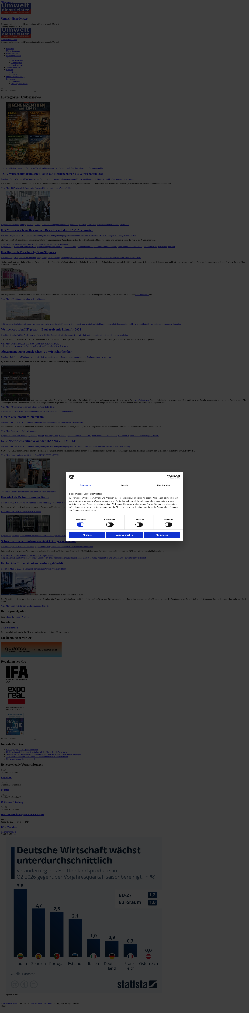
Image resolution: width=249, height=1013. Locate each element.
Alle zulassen (162, 535)
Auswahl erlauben (124, 535)
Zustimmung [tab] (85, 485)
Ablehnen (87, 535)
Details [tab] (124, 485)
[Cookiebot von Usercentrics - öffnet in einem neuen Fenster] (168, 477)
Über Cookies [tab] (163, 485)
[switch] (110, 525)
